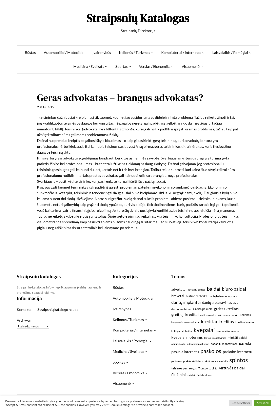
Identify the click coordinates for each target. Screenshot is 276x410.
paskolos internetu (237, 351)
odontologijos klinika (198, 343)
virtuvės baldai (232, 367)
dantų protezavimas (217, 303)
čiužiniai (178, 374)
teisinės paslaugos (184, 368)
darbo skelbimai (181, 309)
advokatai (178, 289)
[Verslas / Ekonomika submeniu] (172, 66)
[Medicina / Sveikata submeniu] (106, 66)
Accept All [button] (263, 403)
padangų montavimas (224, 343)
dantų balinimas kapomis (223, 296)
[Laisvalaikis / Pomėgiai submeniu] (250, 52)
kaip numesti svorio (228, 315)
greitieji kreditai (185, 314)
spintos (238, 359)
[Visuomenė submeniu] (201, 66)
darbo (236, 303)
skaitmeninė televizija (216, 361)
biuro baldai (234, 289)
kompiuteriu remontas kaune (185, 322)
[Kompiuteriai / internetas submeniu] (203, 52)
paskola (245, 343)
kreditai (209, 321)
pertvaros (176, 361)
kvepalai (204, 329)
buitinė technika (196, 296)
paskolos (210, 351)
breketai (177, 296)
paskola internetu (185, 351)
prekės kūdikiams (193, 361)
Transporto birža (207, 368)
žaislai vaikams (204, 375)
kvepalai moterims (187, 337)
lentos (207, 338)
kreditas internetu (245, 322)
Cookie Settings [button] (241, 403)
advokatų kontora (196, 289)
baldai (213, 289)
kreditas (226, 321)
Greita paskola (203, 309)
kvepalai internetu (227, 331)
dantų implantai (186, 302)
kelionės (245, 315)
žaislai (191, 375)
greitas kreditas (226, 308)
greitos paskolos (208, 315)
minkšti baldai (237, 337)
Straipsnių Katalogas (138, 18)
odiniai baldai (178, 343)
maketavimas (219, 338)
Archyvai (24, 320)
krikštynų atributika (181, 331)
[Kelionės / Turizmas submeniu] (152, 52)
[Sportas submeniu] (130, 66)
